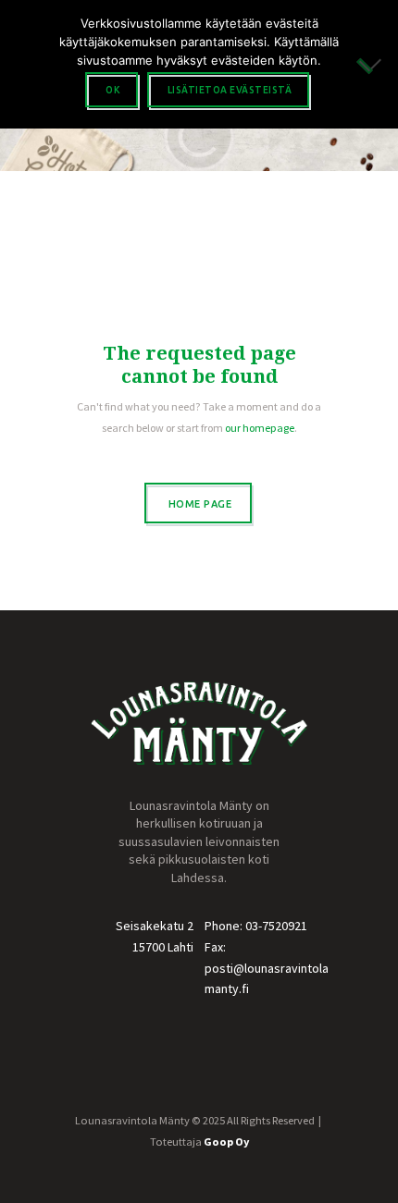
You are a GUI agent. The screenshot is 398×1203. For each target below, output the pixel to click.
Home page (200, 503)
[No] (375, 64)
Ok (113, 90)
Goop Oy (226, 1141)
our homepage (259, 428)
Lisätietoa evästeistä (230, 90)
